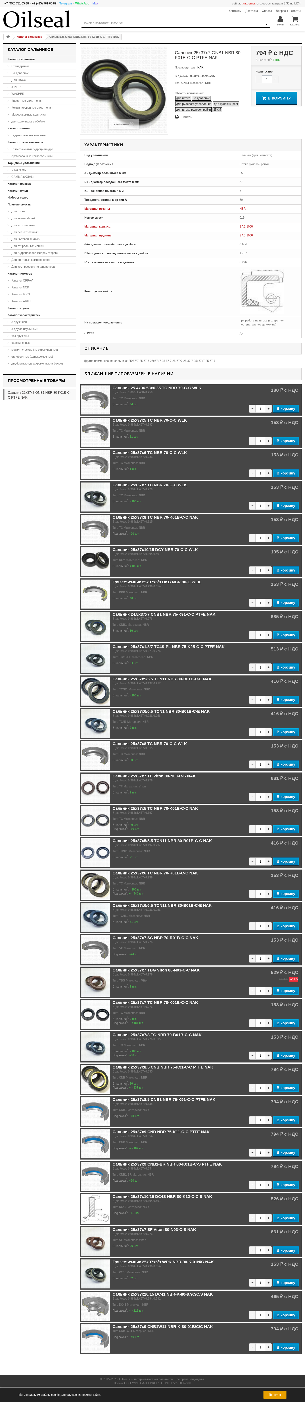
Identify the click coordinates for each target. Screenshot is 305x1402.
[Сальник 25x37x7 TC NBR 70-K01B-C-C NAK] (95, 1014)
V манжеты (18, 170)
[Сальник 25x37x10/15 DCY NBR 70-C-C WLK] (95, 561)
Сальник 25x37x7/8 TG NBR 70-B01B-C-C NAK (157, 1035)
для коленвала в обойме (27, 121)
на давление (201, 98)
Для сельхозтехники (24, 232)
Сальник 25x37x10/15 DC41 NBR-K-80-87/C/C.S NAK (163, 1294)
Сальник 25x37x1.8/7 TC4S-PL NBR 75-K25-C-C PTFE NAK (169, 646)
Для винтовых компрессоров (30, 259)
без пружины (19, 336)
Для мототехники (22, 225)
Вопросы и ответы (288, 10)
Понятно (275, 1394)
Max (95, 3)
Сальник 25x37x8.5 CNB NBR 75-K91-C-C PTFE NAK (163, 1067)
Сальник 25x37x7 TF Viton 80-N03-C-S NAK (154, 776)
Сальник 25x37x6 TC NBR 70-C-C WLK (150, 452)
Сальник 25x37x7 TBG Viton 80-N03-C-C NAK (156, 970)
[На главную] (8, 37)
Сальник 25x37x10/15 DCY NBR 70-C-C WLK (155, 549)
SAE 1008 (246, 226)
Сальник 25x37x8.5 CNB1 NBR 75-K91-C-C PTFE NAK (164, 1099)
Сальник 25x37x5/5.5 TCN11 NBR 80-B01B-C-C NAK (162, 841)
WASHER (17, 93)
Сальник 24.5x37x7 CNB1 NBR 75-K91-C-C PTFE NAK (164, 614)
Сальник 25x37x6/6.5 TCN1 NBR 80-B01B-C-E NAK (161, 711)
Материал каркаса (97, 226)
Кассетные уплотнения (26, 100)
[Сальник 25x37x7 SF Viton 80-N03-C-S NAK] (95, 1241)
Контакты (235, 10)
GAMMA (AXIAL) (21, 176)
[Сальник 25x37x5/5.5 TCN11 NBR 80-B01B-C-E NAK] (95, 691)
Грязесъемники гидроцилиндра (31, 149)
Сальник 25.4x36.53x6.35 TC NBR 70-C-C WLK (157, 388)
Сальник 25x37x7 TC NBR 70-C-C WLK (150, 485)
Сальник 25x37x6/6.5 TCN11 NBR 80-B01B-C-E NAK (162, 905)
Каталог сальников (21, 59)
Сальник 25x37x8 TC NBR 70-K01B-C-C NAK (155, 517)
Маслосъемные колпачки (28, 114)
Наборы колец (18, 197)
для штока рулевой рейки (193, 109)
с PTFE (15, 87)
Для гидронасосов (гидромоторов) (34, 253)
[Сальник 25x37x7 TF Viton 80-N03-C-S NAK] (95, 788)
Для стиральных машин (27, 246)
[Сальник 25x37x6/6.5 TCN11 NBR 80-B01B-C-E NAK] (95, 917)
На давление (19, 73)
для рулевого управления (193, 104)
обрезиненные (20, 342)
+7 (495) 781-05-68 (16, 3)
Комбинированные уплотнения (31, 107)
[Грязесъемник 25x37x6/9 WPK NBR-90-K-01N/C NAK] (95, 1273)
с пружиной (18, 322)
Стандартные (19, 66)
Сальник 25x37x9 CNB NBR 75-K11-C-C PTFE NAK (161, 1132)
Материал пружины (98, 235)
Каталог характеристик (24, 315)
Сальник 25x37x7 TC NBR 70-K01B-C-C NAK (155, 1002)
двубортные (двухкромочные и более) (36, 363)
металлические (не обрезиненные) (34, 349)
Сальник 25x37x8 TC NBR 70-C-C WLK (150, 743)
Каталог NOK (19, 287)
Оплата (267, 10)
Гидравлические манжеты (28, 135)
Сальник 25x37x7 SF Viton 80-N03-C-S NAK (154, 1229)
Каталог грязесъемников (25, 142)
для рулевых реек (226, 104)
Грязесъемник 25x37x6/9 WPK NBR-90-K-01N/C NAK (163, 1262)
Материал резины (97, 208)
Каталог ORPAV (21, 280)
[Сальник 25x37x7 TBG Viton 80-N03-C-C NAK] (95, 982)
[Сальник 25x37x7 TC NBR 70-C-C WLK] (95, 497)
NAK (199, 67)
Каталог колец (18, 190)
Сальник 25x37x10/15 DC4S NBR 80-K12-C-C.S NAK (162, 1196)
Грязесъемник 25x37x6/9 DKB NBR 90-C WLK (157, 582)
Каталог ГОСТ (20, 294)
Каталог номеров (20, 273)
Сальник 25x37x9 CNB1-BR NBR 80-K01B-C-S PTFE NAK (167, 1164)
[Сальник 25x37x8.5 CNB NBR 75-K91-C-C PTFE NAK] (95, 1079)
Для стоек (17, 211)
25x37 (217, 109)
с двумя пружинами (24, 329)
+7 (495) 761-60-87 (44, 3)
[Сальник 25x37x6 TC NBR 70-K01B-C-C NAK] (95, 885)
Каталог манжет (19, 128)
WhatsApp (82, 3)
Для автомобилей (22, 218)
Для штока (18, 80)
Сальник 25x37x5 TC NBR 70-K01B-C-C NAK (155, 808)
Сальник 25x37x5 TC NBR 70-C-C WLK (150, 420)
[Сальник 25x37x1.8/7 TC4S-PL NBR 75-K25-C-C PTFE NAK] (95, 658)
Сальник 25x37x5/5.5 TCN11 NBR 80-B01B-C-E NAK (162, 679)
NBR (243, 208)
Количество (264, 71)
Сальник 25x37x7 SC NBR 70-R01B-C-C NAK (155, 938)
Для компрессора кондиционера (32, 266)
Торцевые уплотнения (24, 163)
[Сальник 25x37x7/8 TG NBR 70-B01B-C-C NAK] (95, 1046)
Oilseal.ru (125, 1379)
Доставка (251, 10)
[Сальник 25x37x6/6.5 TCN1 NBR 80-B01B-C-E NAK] (95, 723)
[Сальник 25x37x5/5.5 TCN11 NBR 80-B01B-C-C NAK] (95, 852)
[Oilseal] (36, 19)
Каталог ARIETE (22, 301)
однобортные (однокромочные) (31, 356)
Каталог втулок (18, 308)
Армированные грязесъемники (31, 156)
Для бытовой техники (25, 239)
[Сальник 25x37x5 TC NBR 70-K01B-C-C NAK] (95, 820)
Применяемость (19, 204)
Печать (187, 117)
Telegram (65, 3)
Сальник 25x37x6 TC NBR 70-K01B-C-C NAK (155, 873)
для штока (183, 98)
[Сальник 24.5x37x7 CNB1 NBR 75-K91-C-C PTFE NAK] (95, 626)
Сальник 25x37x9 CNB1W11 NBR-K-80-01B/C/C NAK (163, 1326)
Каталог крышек (19, 183)
